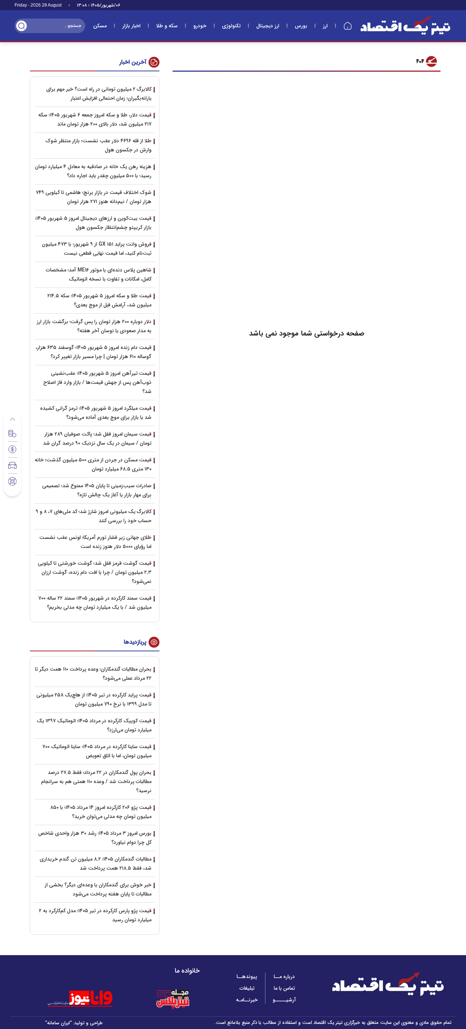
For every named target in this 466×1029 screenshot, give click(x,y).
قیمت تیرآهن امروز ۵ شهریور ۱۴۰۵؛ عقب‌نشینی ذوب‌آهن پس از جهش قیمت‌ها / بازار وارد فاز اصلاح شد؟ (97, 382)
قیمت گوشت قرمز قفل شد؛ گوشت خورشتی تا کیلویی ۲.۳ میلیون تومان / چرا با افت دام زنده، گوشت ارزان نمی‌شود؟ (94, 572)
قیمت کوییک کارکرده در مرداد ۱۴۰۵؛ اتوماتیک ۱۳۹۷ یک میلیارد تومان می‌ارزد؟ (94, 725)
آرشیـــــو (284, 1000)
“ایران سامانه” (58, 1023)
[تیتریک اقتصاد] (405, 25)
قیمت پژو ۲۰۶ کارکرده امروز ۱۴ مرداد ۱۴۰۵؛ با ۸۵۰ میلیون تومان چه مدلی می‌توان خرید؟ (100, 812)
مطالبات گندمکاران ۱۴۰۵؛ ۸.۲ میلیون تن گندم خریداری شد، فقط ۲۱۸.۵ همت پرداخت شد (95, 863)
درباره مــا (284, 977)
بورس (301, 26)
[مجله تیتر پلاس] (172, 999)
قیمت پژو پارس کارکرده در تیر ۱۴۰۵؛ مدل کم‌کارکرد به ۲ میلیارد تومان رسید (95, 915)
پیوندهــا (247, 977)
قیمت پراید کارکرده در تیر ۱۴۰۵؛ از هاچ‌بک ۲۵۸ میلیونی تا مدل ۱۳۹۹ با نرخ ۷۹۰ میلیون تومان (93, 699)
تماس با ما (284, 988)
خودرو (199, 26)
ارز (325, 26)
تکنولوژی (231, 26)
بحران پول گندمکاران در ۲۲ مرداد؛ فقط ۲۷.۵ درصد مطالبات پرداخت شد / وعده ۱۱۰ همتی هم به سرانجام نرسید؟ (96, 781)
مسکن (100, 26)
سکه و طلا (167, 26)
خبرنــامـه (247, 1000)
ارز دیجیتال (267, 26)
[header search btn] (21, 25)
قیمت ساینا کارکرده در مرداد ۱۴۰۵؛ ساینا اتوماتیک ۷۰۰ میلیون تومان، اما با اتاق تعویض (96, 751)
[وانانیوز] (90, 999)
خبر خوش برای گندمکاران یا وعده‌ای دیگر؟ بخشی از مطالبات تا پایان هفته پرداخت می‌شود (98, 889)
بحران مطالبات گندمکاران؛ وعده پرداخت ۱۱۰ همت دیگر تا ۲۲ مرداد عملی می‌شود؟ (93, 673)
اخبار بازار (131, 26)
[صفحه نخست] (347, 25)
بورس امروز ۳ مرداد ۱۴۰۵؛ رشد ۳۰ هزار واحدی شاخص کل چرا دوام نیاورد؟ (94, 837)
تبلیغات (247, 988)
